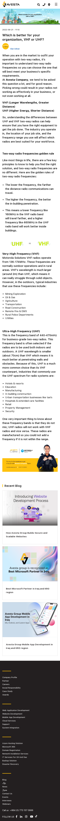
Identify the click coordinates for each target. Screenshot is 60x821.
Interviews (7, 800)
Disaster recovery (10, 764)
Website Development (12, 714)
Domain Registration (11, 750)
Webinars (6, 804)
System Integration (10, 728)
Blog (4, 780)
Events (5, 797)
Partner (5, 681)
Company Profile (9, 677)
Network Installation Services (15, 754)
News (4, 787)
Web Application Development (15, 710)
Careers (5, 684)
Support (5, 724)
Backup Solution (9, 761)
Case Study (7, 691)
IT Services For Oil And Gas (14, 757)
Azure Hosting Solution (12, 743)
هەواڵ (4, 790)
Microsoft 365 (8, 747)
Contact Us (7, 794)
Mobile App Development (13, 717)
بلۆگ (4, 783)
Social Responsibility (11, 688)
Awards (5, 695)
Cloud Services (9, 721)
